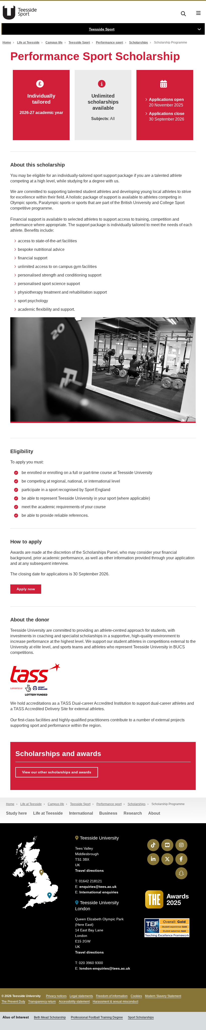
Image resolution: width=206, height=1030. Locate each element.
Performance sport (109, 42)
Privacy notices (56, 996)
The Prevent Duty (13, 1001)
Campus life (54, 42)
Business (108, 813)
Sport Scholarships (141, 1017)
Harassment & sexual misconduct (115, 1001)
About (154, 813)
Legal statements (81, 996)
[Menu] (198, 13)
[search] (183, 13)
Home (7, 42)
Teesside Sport (21, 12)
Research (133, 813)
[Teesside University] (41, 872)
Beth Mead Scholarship (50, 1017)
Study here (16, 813)
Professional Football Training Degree (97, 1017)
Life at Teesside (28, 42)
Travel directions (89, 870)
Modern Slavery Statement (163, 996)
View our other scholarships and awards (56, 772)
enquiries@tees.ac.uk (98, 887)
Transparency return (42, 1001)
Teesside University (99, 838)
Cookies (136, 996)
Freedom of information (112, 996)
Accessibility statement (74, 1001)
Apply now (26, 589)
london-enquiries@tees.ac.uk (104, 968)
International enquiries (98, 892)
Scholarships (138, 42)
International (81, 813)
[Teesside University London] (49, 895)
